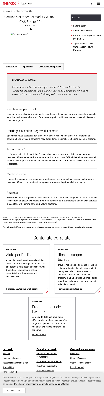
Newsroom (74, 353)
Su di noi (6, 353)
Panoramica (11, 66)
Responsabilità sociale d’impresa (17, 362)
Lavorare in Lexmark (12, 358)
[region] (52, 384)
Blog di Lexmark (77, 367)
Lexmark (8, 349)
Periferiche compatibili (50, 66)
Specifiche (28, 66)
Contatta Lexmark (46, 349)
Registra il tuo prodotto (46, 366)
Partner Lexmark (10, 372)
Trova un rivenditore (45, 370)
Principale (36, 3)
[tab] (11, 66)
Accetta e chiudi (14, 391)
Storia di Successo (78, 358)
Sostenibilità (8, 367)
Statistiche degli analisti (81, 362)
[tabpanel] (52, 141)
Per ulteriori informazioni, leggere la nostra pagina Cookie (41, 384)
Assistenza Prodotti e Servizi (48, 361)
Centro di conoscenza (82, 349)
